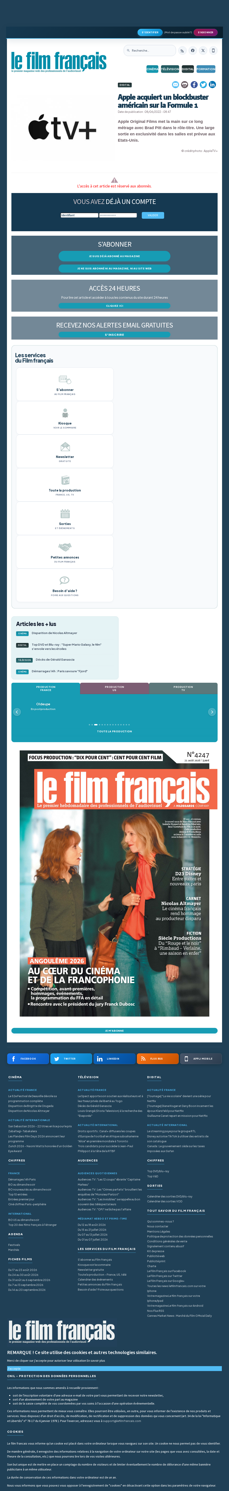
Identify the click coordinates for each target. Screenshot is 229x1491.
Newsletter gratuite (91, 1269)
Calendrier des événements (95, 1279)
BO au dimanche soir (21, 1184)
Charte (151, 1266)
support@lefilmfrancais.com (122, 1421)
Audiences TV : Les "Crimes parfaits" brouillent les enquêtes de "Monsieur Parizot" (110, 1192)
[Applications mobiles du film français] (213, 50)
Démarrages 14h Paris (22, 1179)
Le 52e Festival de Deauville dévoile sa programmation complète (32, 1098)
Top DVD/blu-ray (158, 1171)
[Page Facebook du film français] (193, 50)
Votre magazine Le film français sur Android (175, 1305)
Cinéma (152, 69)
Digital (188, 69)
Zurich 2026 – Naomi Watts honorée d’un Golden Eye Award (40, 1148)
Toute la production (114, 731)
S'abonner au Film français (95, 1259)
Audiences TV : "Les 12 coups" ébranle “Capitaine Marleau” (109, 1182)
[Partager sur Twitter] (203, 84)
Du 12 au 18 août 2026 (92, 1224)
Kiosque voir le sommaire (94, 1264)
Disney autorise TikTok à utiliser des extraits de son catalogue (177, 1139)
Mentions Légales (158, 1231)
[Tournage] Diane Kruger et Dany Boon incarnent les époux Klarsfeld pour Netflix (180, 1108)
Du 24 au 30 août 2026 (23, 1275)
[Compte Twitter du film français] (203, 50)
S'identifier (150, 32)
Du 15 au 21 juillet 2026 (92, 1229)
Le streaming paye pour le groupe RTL (171, 1131)
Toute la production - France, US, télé (102, 1274)
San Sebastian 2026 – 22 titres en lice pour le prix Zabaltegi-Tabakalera (40, 1129)
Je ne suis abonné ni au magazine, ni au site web (114, 268)
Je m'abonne (114, 1030)
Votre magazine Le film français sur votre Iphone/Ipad (173, 1298)
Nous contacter (157, 1226)
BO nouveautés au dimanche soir (29, 1189)
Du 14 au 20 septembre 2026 (27, 1290)
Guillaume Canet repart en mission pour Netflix (177, 1115)
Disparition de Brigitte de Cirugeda (30, 1106)
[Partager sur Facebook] (194, 84)
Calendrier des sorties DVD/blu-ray (169, 1196)
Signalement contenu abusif (165, 1246)
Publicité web (156, 1256)
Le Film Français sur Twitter (164, 1276)
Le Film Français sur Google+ (165, 1281)
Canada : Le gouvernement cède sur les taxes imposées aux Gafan (176, 1148)
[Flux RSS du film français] (182, 50)
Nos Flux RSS (155, 1310)
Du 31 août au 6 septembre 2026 (29, 1280)
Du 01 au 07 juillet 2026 (93, 1239)
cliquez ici (114, 305)
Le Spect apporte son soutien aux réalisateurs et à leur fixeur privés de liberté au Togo (110, 1098)
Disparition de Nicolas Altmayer (47, 633)
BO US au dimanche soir (23, 1220)
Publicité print (156, 1261)
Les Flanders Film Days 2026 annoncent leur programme (36, 1139)
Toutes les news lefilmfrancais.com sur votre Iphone (176, 1288)
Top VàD (152, 1176)
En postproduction (43, 706)
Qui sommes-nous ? (160, 1221)
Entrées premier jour (21, 1199)
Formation (206, 69)
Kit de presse (155, 1251)
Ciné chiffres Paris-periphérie (27, 1204)
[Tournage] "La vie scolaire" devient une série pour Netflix (179, 1098)
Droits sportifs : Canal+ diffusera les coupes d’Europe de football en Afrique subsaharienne (108, 1134)
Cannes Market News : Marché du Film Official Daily (179, 1315)
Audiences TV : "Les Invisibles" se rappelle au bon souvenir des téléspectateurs (109, 1202)
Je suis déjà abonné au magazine (114, 256)
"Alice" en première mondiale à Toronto (103, 1141)
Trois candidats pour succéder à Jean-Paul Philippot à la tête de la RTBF (105, 1148)
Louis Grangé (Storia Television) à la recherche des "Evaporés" (110, 1113)
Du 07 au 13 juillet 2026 (93, 1234)
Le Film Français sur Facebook (166, 1271)
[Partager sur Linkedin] (212, 84)
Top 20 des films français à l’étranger (32, 1224)
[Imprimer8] (185, 84)
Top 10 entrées (18, 1194)
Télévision (170, 69)
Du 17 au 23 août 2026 (22, 1270)
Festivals (14, 1245)
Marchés (13, 1250)
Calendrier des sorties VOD (164, 1201)
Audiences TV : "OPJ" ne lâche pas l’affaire (104, 1209)
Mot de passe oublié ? (178, 32)
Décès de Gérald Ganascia (46, 659)
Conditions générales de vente (167, 1241)
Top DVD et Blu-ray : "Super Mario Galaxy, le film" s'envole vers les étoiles (60, 647)
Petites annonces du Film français (100, 1284)
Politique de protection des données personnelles (180, 1236)
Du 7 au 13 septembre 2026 (25, 1285)
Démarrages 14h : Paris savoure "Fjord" (53, 671)
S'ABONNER (205, 32)
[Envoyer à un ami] (176, 84)
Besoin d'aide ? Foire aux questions (101, 1289)
